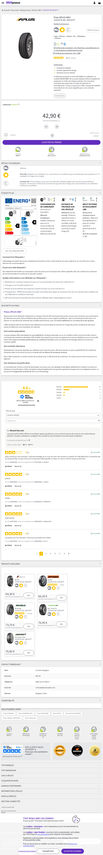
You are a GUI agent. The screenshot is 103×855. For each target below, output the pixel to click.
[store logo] (13, 3)
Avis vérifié (96, 452)
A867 (39, 10)
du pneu (10, 305)
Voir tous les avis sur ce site (26, 405)
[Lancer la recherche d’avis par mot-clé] (99, 421)
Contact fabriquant (11, 664)
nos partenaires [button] (43, 834)
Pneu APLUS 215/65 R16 (73, 713)
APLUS (34, 10)
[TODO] (29, 440)
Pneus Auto (14, 10)
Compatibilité (7, 700)
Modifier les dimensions (61, 24)
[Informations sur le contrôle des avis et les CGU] (38, 401)
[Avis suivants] (69, 554)
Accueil (6, 10)
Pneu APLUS (57, 713)
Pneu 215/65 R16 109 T (25, 713)
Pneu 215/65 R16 (8, 713)
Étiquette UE (7, 193)
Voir (28, 595)
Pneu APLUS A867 (42, 713)
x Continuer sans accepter (27, 851)
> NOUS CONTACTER (7, 807)
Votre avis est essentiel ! (8, 811)
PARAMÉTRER (48, 851)
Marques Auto (25, 10)
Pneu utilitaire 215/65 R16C (11, 718)
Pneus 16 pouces (30, 718)
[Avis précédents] (37, 553)
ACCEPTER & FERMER (72, 851)
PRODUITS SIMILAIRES (10, 564)
